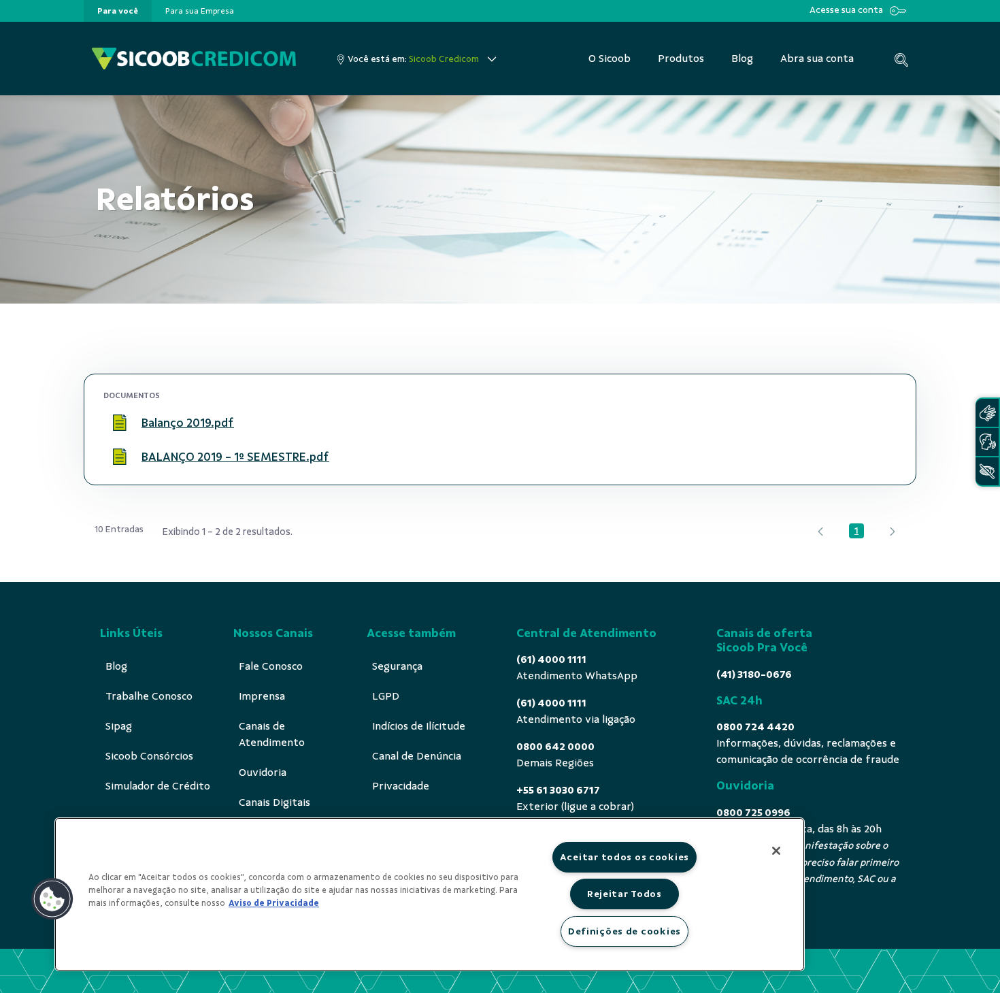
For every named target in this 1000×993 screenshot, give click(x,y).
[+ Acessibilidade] (987, 471)
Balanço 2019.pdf (187, 422)
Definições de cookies (624, 931)
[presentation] (118, 11)
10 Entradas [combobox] (119, 529)
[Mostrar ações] (880, 423)
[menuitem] (118, 11)
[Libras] (987, 413)
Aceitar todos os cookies (624, 856)
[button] (52, 899)
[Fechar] (776, 851)
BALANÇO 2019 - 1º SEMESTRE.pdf (235, 456)
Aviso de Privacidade (274, 903)
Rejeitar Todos (624, 893)
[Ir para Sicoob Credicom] (194, 58)
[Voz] (987, 442)
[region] (429, 894)
